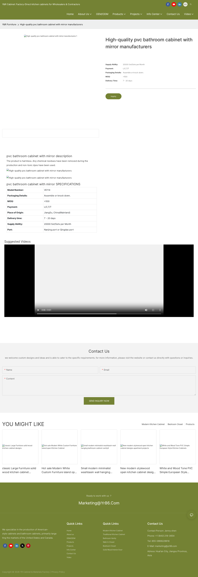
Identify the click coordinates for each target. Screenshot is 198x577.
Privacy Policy (58, 572)
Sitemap (69, 572)
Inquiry (113, 96)
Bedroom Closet (175, 424)
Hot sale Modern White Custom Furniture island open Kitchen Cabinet (60, 470)
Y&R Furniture (9, 24)
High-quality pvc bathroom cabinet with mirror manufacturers (51, 24)
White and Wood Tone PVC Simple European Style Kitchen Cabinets (176, 470)
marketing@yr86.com (99, 503)
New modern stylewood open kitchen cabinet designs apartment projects (138, 470)
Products (190, 424)
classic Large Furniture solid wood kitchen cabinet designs (19, 470)
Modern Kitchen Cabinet (153, 424)
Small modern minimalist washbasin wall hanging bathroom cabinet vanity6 (97, 470)
